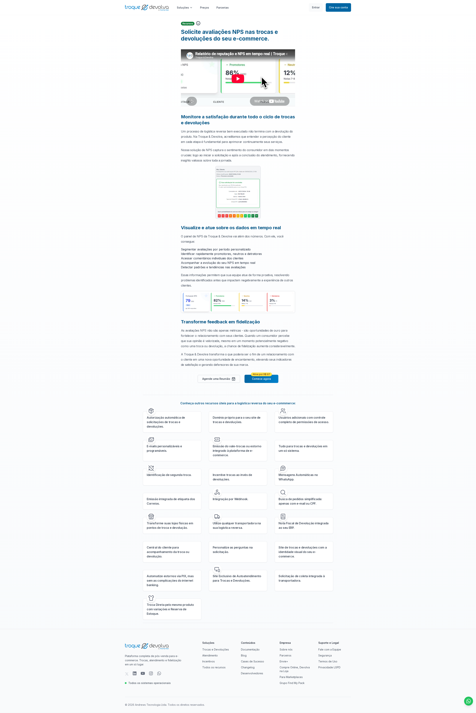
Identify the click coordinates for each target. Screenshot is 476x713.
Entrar (316, 7)
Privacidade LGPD (329, 667)
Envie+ (284, 661)
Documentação (250, 649)
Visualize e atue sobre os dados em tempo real (231, 227)
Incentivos (208, 661)
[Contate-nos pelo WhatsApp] (468, 701)
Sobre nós (286, 649)
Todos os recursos (214, 667)
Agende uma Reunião (216, 378)
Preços (204, 7)
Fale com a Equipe (329, 649)
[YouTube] (143, 674)
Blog (244, 655)
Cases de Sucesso (252, 661)
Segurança (325, 655)
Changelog (248, 667)
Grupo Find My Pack (292, 683)
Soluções (183, 7)
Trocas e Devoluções (215, 649)
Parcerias (222, 7)
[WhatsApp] (159, 674)
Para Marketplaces (291, 677)
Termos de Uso (327, 661)
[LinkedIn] (134, 674)
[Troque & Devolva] (147, 7)
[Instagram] (151, 674)
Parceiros (285, 655)
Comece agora (261, 377)
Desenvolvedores (252, 673)
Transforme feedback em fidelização (220, 321)
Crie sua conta (338, 7)
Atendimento (210, 655)
